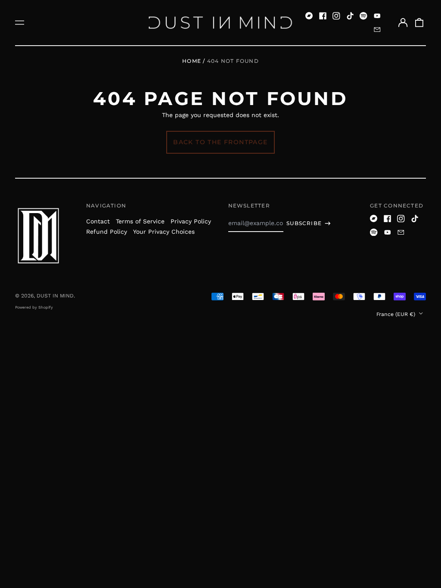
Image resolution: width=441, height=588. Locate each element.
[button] (419, 23)
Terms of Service (140, 221)
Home (191, 61)
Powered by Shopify (34, 307)
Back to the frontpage (220, 142)
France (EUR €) (396, 314)
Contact (98, 221)
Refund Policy (106, 231)
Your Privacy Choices (164, 231)
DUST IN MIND (55, 296)
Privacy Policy (191, 221)
